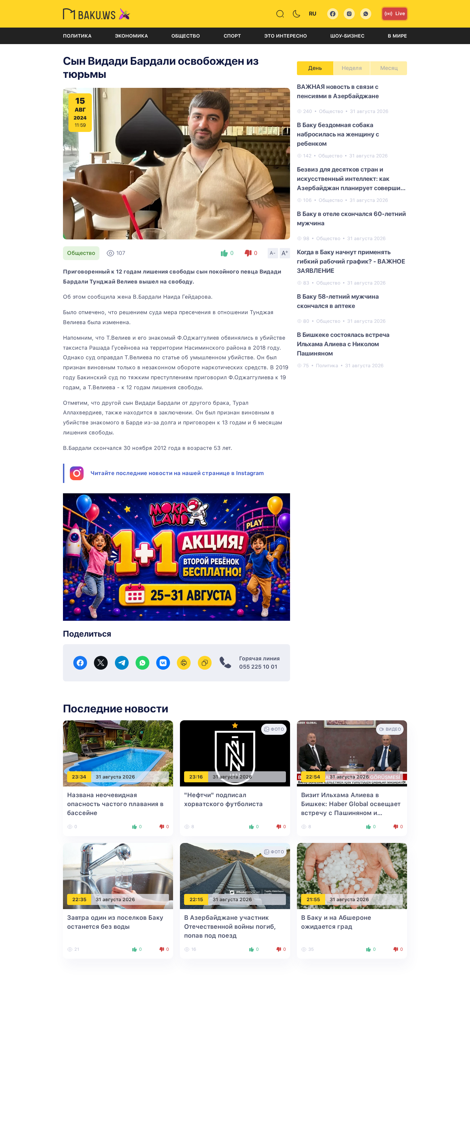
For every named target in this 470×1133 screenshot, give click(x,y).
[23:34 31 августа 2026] (118, 753)
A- (273, 253)
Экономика (131, 36)
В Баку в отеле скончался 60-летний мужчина (351, 218)
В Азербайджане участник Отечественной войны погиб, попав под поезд (230, 926)
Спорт (232, 36)
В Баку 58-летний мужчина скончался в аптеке (338, 301)
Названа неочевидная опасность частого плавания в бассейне (115, 803)
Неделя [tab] (352, 68)
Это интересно (285, 36)
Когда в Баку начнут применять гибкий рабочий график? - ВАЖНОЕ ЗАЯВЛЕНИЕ (351, 261)
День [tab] (315, 68)
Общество (185, 36)
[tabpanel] (352, 225)
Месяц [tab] (389, 68)
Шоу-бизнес (347, 36)
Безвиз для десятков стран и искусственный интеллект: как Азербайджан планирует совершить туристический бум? (352, 179)
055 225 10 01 (258, 666)
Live (400, 13)
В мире (397, 36)
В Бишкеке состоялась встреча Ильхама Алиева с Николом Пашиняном (343, 344)
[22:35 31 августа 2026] (118, 875)
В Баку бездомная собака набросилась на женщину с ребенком (338, 134)
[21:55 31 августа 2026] (352, 875)
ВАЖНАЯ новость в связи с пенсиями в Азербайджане (338, 91)
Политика (77, 36)
